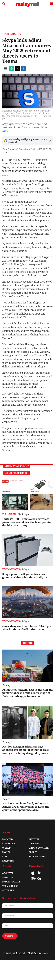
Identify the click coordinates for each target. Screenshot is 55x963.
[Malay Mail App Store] (33, 875)
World (6, 848)
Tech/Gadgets (37, 856)
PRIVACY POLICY (11, 882)
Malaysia (8, 839)
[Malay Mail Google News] (39, 880)
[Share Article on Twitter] (17, 69)
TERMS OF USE (10, 886)
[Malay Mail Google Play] (39, 875)
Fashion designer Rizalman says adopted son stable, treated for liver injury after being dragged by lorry (25, 750)
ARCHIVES (7, 873)
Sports (33, 852)
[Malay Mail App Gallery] (33, 880)
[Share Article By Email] (5, 69)
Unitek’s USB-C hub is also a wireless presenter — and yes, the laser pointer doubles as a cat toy (27, 522)
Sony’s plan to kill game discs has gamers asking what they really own (25, 576)
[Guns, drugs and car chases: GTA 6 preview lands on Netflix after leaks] (27, 602)
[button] (49, 141)
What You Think (39, 848)
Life (4, 856)
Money (6, 852)
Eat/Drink (8, 861)
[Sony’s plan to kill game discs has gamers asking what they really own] (27, 550)
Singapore (8, 843)
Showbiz (34, 839)
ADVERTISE (8, 890)
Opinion (34, 843)
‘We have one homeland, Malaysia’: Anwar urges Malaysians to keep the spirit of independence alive (25, 806)
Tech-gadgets (11, 33)
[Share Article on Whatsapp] (11, 69)
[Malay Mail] (27, 6)
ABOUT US (7, 877)
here (5, 130)
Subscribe (10, 936)
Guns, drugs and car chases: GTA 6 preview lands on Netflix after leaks (27, 628)
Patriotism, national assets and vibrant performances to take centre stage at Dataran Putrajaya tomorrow (27, 693)
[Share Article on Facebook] (23, 69)
